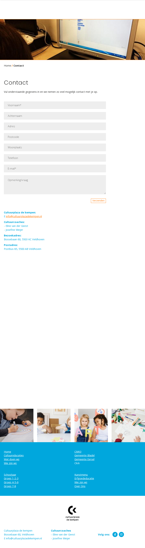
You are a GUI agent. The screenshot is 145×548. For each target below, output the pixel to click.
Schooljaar (10, 474)
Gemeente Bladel (84, 455)
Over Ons (79, 486)
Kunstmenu (81, 474)
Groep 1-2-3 (11, 478)
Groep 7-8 (10, 486)
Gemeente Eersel (84, 459)
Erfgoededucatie (84, 478)
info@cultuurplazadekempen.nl (24, 216)
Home (7, 65)
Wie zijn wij (10, 463)
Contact (18, 65)
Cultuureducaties (14, 455)
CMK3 (77, 451)
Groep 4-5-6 (11, 482)
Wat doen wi (11, 459)
